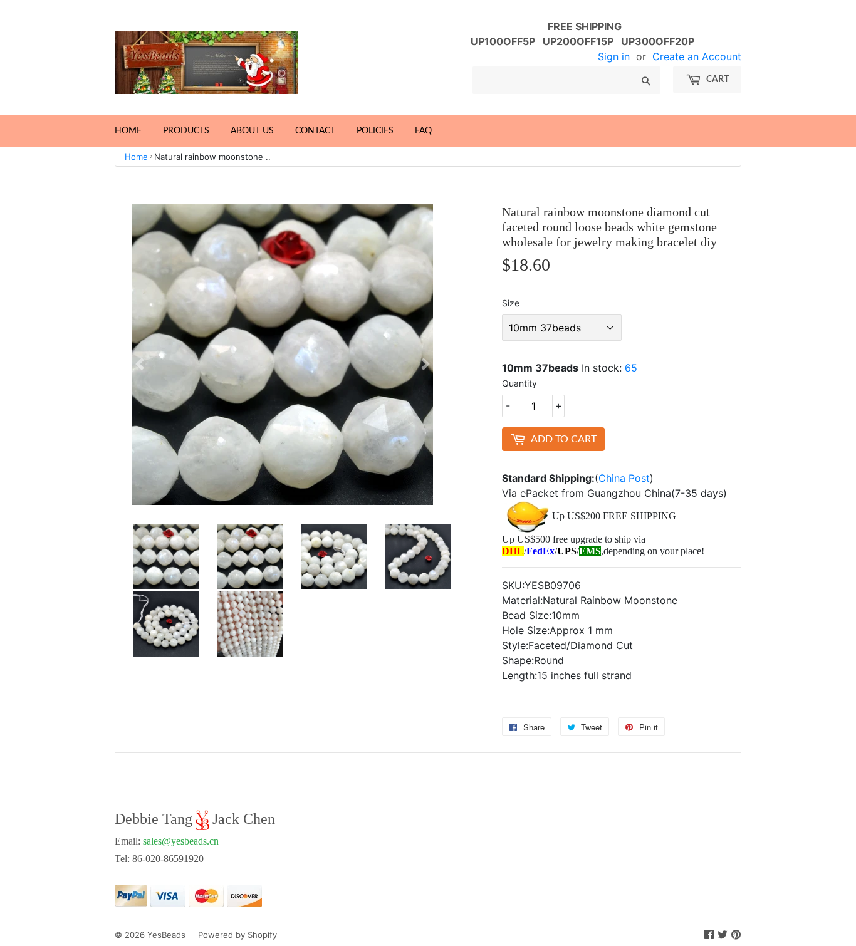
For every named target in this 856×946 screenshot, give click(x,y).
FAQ (423, 131)
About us (252, 131)
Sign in (614, 56)
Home (128, 131)
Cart (716, 79)
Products (186, 131)
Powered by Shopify (237, 935)
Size (510, 303)
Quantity (519, 383)
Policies (375, 131)
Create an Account (696, 56)
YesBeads (166, 935)
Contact (315, 131)
